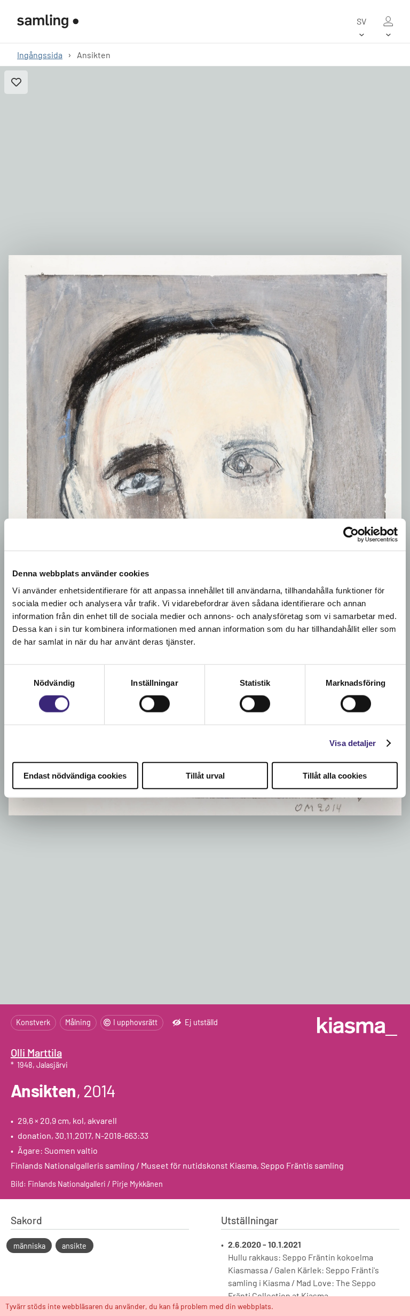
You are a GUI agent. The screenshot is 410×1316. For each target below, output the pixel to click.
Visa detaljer (352, 743)
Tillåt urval (205, 775)
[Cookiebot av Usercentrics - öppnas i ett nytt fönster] (351, 535)
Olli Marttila (36, 1052)
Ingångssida (39, 55)
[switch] (154, 703)
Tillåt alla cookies (335, 775)
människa (29, 1245)
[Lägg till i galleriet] (16, 82)
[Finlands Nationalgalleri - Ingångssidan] (48, 21)
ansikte (74, 1245)
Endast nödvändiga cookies (75, 775)
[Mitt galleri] (388, 21)
